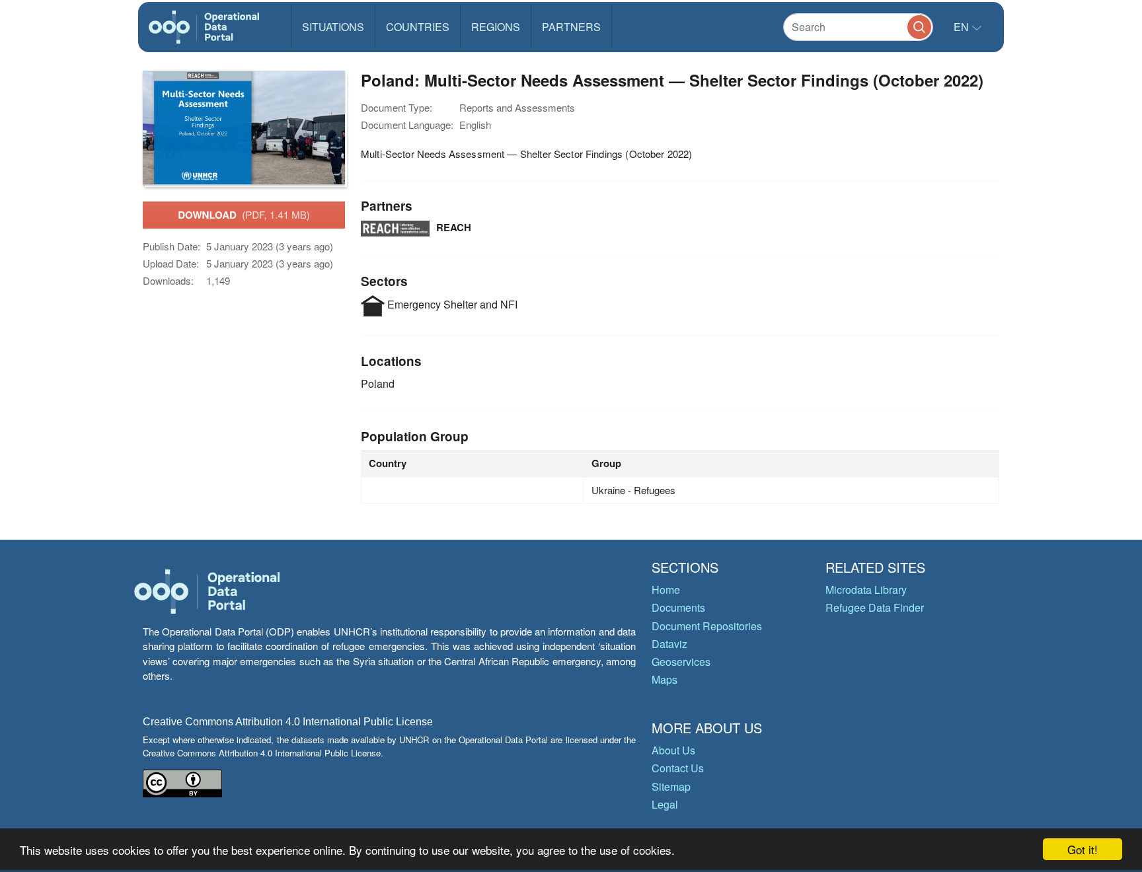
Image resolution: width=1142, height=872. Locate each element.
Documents (678, 607)
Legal (665, 804)
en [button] (962, 26)
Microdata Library (866, 589)
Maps (664, 679)
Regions (495, 26)
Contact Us (678, 768)
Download (244, 214)
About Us (673, 750)
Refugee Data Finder (874, 607)
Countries (417, 26)
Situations (333, 26)
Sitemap (671, 786)
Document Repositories (707, 626)
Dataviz (669, 643)
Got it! (1082, 849)
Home (666, 589)
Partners (571, 26)
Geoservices (681, 661)
